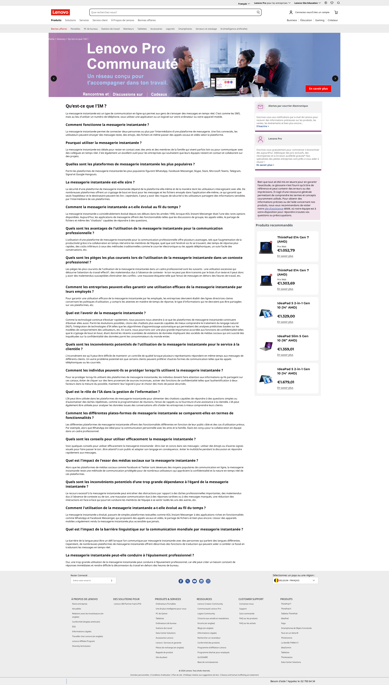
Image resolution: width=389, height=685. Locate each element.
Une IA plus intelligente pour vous (171, 608)
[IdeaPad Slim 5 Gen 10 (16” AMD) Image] (266, 346)
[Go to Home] (60, 12)
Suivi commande (246, 613)
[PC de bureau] (99, 29)
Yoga (283, 623)
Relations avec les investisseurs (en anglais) (87, 615)
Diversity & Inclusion (81, 646)
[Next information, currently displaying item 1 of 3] (335, 78)
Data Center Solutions (166, 633)
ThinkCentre (286, 637)
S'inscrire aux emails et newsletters (213, 618)
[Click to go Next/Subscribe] (111, 580)
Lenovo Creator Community (210, 603)
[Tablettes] (148, 29)
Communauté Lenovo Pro (209, 608)
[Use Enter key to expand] (331, 12)
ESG (74, 626)
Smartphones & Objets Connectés (296, 628)
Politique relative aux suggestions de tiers (201, 675)
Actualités (76, 608)
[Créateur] (339, 20)
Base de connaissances (208, 662)
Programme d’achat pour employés (213, 652)
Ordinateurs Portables (166, 603)
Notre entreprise (79, 603)
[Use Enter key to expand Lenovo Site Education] (320, 3)
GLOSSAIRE (203, 657)
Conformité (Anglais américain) (86, 621)
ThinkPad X (286, 608)
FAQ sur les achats (247, 623)
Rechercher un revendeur (209, 637)
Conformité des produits (209, 642)
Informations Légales (81, 631)
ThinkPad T (286, 603)
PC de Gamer (161, 613)
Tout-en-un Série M (289, 633)
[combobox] (172, 12)
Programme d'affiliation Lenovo (212, 647)
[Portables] (81, 29)
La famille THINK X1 (290, 642)
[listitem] (287, 246)
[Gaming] (325, 20)
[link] (338, 4)
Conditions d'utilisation (160, 675)
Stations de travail (164, 628)
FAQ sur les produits (248, 618)
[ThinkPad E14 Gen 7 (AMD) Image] (266, 247)
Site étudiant (161, 657)
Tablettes (160, 618)
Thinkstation (287, 657)
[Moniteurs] (135, 29)
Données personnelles (139, 675)
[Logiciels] (176, 29)
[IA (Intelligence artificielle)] (248, 29)
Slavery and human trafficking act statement (240, 675)
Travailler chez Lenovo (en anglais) (87, 636)
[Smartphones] (193, 29)
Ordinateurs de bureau (166, 623)
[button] (326, 3)
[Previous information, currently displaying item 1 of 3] (54, 78)
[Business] (298, 20)
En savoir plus (285, 256)
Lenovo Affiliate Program (83, 641)
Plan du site (177, 675)
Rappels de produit (164, 652)
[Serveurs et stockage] (218, 29)
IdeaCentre (286, 647)
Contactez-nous (246, 603)
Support (243, 608)
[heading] (296, 239)
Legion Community (206, 613)
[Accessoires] (163, 29)
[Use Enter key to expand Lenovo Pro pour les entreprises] (289, 3)
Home (51, 38)
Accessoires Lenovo (164, 637)
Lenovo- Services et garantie (168, 642)
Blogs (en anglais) (205, 628)
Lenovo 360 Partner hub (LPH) (127, 603)
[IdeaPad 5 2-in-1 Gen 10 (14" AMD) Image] (266, 313)
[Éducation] (313, 20)
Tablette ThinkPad (289, 613)
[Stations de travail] (121, 29)
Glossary (61, 38)
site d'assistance (274, 208)
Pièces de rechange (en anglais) (170, 647)
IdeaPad (285, 618)
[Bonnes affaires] (68, 29)
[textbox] (296, 580)
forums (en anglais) (206, 623)
